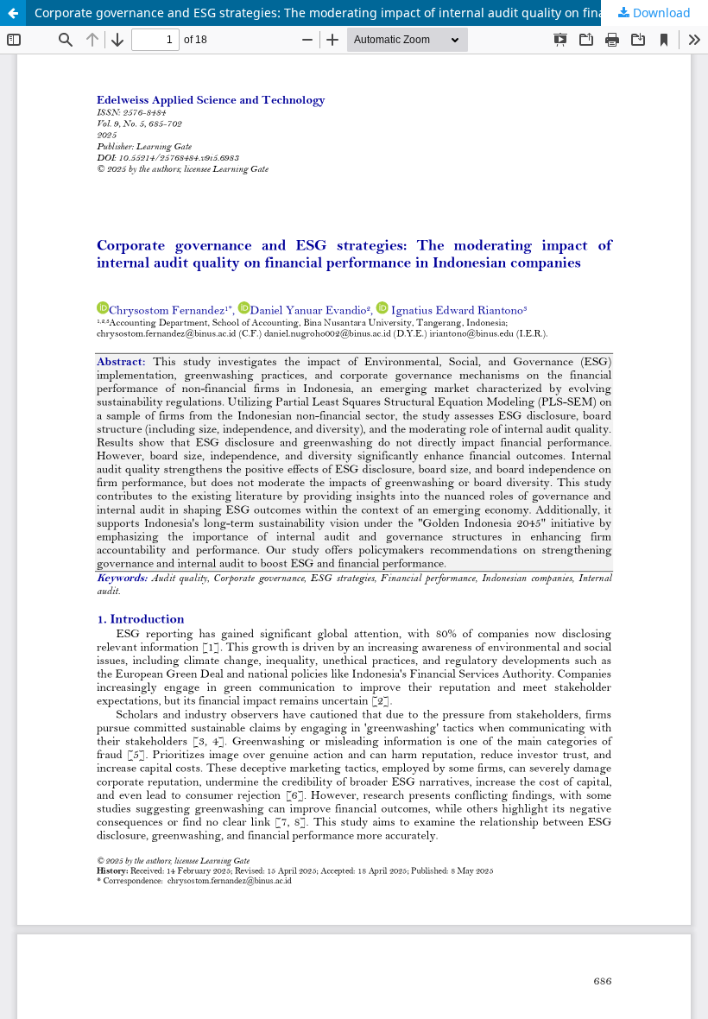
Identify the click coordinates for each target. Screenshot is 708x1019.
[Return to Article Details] (13, 13)
